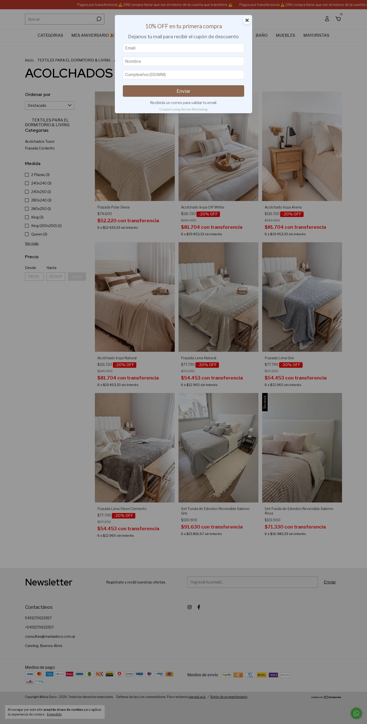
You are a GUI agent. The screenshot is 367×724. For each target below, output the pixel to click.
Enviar (183, 91)
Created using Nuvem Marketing (183, 109)
